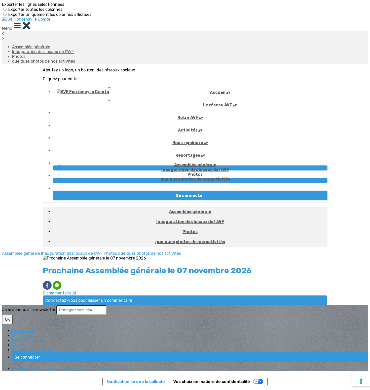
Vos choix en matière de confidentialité (211, 381)
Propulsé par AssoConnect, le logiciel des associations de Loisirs (72, 368)
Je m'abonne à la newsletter (29, 309)
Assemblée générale (31, 47)
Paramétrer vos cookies (34, 350)
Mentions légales (28, 340)
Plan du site (23, 330)
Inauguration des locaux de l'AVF (43, 51)
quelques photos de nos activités (43, 61)
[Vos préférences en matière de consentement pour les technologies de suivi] (361, 381)
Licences (20, 335)
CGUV (17, 345)
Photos (18, 56)
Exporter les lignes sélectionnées (33, 4)
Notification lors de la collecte (136, 381)
